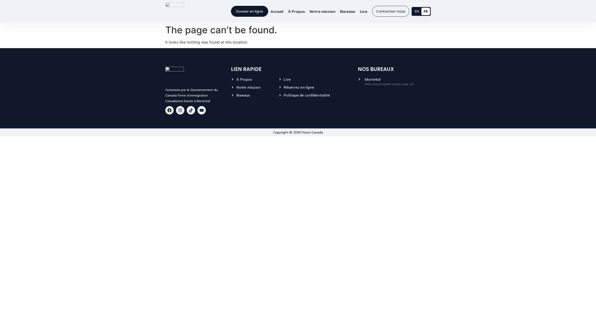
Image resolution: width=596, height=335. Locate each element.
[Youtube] (201, 110)
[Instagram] (180, 110)
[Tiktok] (191, 110)
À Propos (296, 11)
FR (426, 11)
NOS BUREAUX (376, 69)
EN (417, 11)
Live (363, 11)
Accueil (277, 11)
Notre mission (322, 11)
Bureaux (347, 11)
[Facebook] (169, 110)
